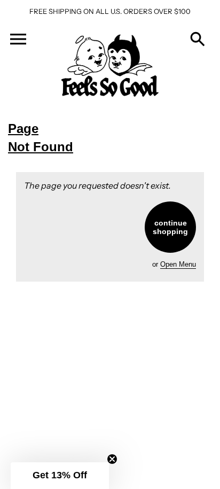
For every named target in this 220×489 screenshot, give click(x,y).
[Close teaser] (112, 459)
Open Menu (178, 264)
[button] (60, 475)
